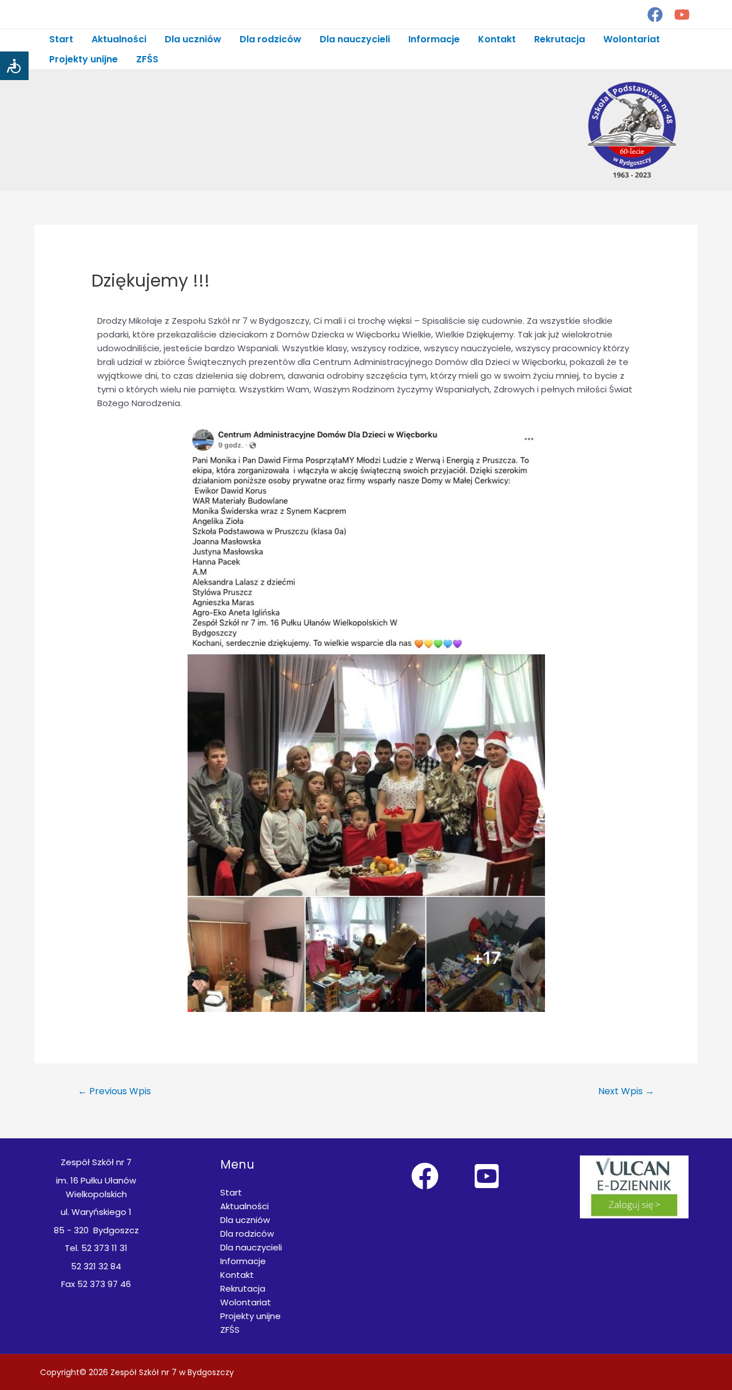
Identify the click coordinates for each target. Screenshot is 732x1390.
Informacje (434, 39)
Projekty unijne (83, 59)
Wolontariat (631, 39)
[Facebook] (655, 15)
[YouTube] (682, 15)
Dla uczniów (193, 39)
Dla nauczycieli (355, 39)
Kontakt (497, 39)
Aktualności (119, 39)
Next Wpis (626, 1091)
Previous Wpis (114, 1091)
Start (61, 39)
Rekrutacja (559, 39)
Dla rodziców (270, 39)
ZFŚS (147, 59)
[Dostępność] (14, 65)
